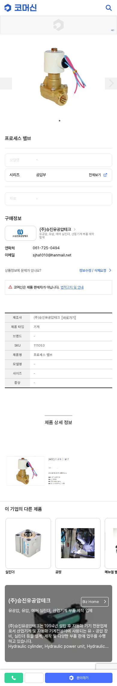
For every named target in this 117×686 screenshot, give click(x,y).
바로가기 (69, 318)
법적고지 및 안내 (72, 287)
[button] (106, 634)
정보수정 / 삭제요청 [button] (92, 270)
